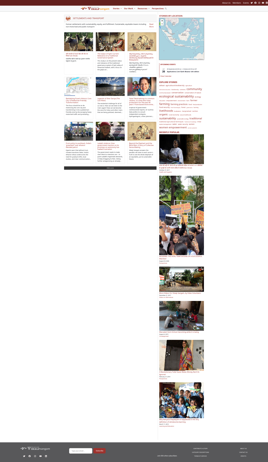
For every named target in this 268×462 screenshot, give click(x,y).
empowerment (171, 101)
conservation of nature (193, 93)
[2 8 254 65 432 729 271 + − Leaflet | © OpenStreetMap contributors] (181, 39)
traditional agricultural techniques (171, 122)
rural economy (174, 115)
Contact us (243, 452)
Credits (243, 456)
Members (237, 3)
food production (197, 104)
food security (164, 107)
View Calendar (165, 76)
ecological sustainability (176, 96)
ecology (198, 97)
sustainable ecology (183, 119)
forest (183, 107)
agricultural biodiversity (175, 85)
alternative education (165, 89)
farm (187, 101)
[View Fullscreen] (201, 20)
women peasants (192, 128)
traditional (195, 118)
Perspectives (158, 8)
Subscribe (99, 451)
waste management (165, 124)
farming (164, 104)
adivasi (162, 85)
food (190, 104)
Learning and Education (166, 426)
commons (183, 89)
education (162, 101)
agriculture (188, 85)
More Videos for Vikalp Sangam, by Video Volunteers (180, 293)
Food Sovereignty (175, 107)
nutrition (195, 111)
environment (181, 101)
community (194, 89)
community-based (165, 93)
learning (196, 107)
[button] (166, 8)
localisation (177, 111)
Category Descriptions (200, 452)
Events (246, 3)
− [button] (162, 24)
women (192, 124)
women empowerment (173, 127)
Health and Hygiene (165, 172)
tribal (199, 122)
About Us (226, 3)
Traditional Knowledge (190, 122)
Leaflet (185, 59)
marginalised (186, 111)
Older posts (110, 168)
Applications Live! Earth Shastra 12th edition (183, 71)
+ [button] (162, 20)
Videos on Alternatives (166, 297)
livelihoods (166, 111)
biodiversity (175, 89)
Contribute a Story (200, 448)
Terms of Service (200, 456)
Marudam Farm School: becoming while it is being (179, 332)
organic (163, 114)
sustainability (167, 118)
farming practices (179, 104)
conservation (177, 92)
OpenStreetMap (193, 59)
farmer (193, 100)
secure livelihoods (185, 115)
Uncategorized (163, 336)
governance (189, 107)
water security (183, 124)
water (174, 124)
